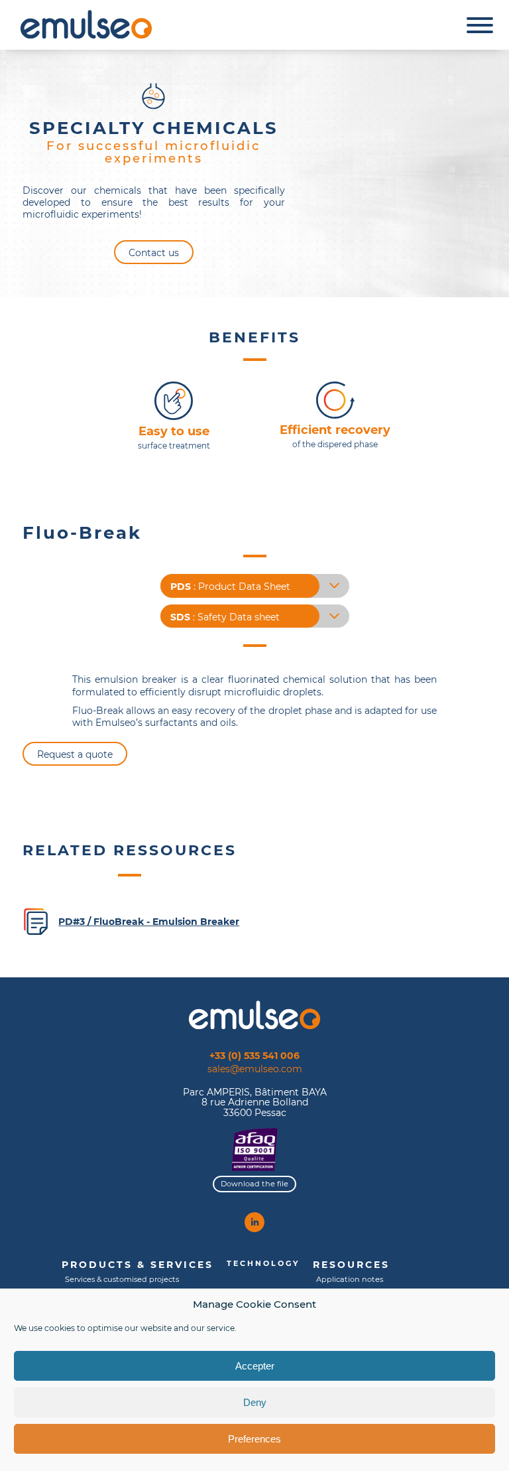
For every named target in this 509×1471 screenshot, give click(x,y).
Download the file (254, 1183)
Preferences (254, 1438)
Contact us (154, 253)
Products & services (137, 1265)
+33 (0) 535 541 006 (254, 1055)
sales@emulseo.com (254, 1069)
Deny (254, 1402)
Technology (263, 1263)
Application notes (349, 1279)
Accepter (254, 1365)
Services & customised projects (122, 1279)
